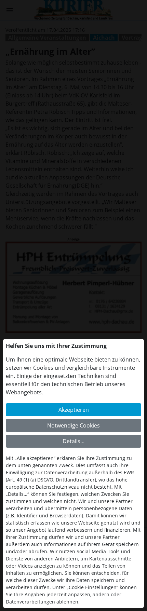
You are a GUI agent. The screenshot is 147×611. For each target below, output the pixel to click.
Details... (73, 441)
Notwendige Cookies (73, 425)
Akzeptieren (73, 409)
